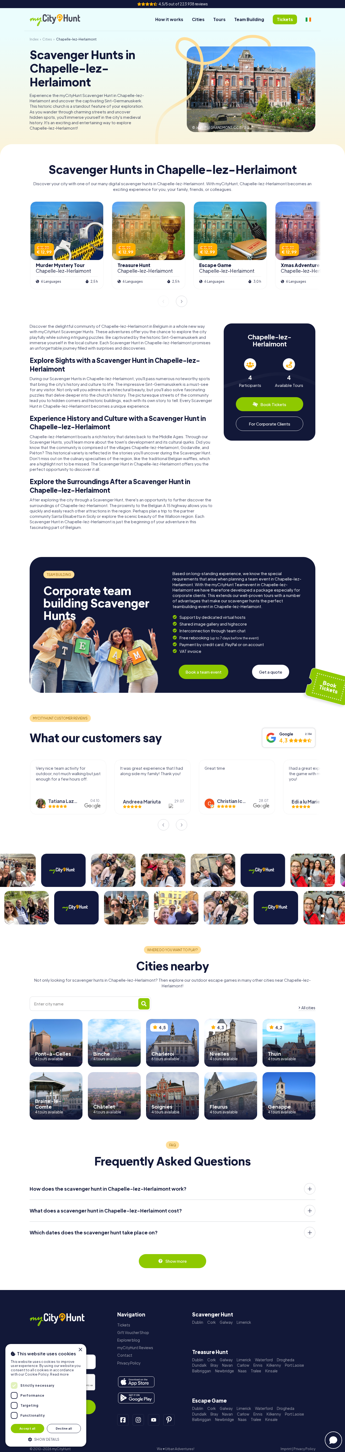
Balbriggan (201, 1371)
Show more (176, 1261)
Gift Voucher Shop (133, 1332)
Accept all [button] (27, 1428)
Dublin (197, 1322)
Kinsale (271, 1371)
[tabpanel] (250, 373)
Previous (163, 301)
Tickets (123, 1325)
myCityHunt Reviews (135, 1347)
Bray (214, 1365)
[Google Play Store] (136, 1398)
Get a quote (270, 671)
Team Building (249, 19)
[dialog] (45, 1395)
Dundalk (199, 1365)
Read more (59, 1374)
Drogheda (285, 1360)
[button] (46, 1439)
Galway (226, 1322)
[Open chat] (333, 1440)
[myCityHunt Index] (61, 19)
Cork (211, 1322)
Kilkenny (274, 1365)
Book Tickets (273, 404)
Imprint (286, 1449)
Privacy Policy (128, 1363)
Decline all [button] (64, 1428)
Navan (227, 1365)
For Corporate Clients (269, 423)
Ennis (258, 1365)
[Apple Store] (136, 1381)
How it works (169, 19)
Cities (198, 19)
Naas (242, 1371)
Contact (124, 1355)
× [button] (80, 1350)
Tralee (256, 1371)
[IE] (308, 19)
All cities (308, 1007)
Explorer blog (128, 1340)
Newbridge (224, 1371)
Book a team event (203, 671)
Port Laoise (294, 1365)
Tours (219, 19)
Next (181, 301)
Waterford (264, 1360)
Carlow (243, 1365)
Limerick (244, 1322)
